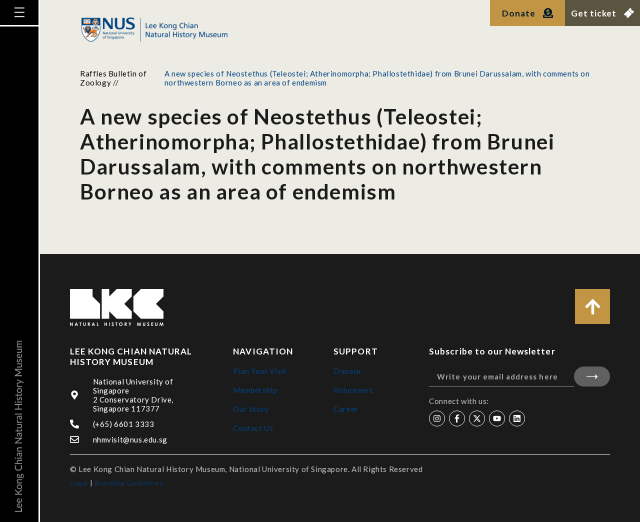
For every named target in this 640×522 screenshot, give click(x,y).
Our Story (250, 409)
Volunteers (353, 390)
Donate (347, 371)
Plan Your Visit (259, 371)
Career (346, 409)
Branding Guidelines (128, 482)
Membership (255, 390)
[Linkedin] (517, 418)
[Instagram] (437, 418)
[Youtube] (497, 418)
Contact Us (253, 428)
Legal (79, 482)
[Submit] (592, 376)
